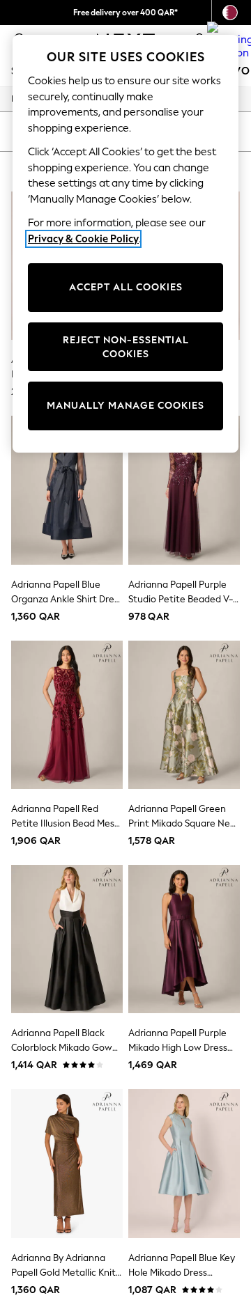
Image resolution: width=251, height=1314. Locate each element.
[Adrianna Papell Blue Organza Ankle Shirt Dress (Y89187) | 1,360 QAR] (67, 490)
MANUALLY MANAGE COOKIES (125, 406)
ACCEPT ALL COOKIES (126, 287)
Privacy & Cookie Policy (83, 239)
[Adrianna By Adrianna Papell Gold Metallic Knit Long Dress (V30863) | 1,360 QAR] (67, 1163)
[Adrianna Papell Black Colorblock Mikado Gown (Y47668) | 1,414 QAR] (67, 939)
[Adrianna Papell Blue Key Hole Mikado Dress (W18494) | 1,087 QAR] (184, 1163)
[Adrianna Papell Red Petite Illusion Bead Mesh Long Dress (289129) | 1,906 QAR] (67, 715)
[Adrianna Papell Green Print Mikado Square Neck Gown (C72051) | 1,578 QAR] (184, 715)
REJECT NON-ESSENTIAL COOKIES (126, 347)
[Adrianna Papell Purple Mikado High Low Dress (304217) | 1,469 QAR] (184, 939)
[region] (125, 244)
